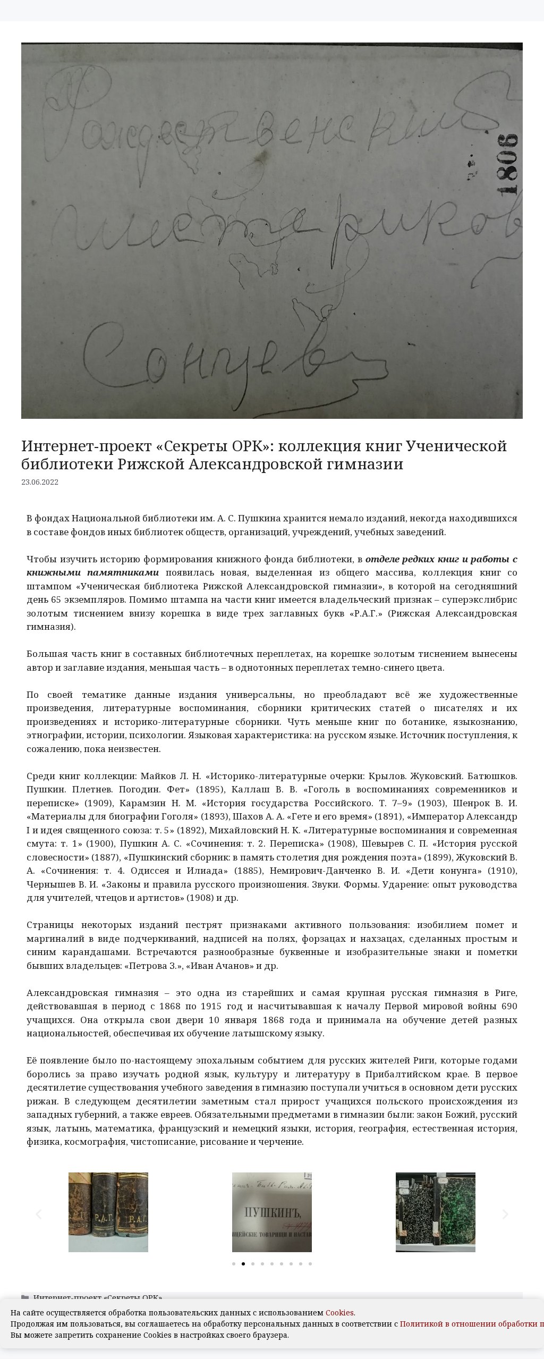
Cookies (340, 1312)
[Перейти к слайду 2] (243, 1263)
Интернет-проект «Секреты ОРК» (97, 1298)
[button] (38, 1214)
